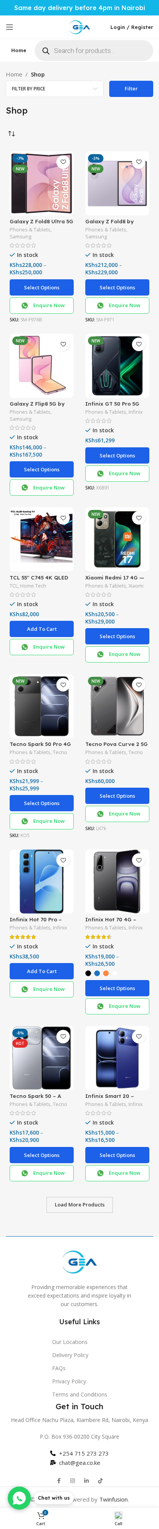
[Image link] (79, 1261)
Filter (131, 88)
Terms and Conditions (79, 1394)
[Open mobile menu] (9, 27)
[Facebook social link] (58, 1481)
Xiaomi (136, 586)
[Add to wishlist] (63, 162)
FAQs (59, 1368)
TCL (14, 586)
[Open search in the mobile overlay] (94, 50)
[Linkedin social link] (86, 1481)
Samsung (20, 236)
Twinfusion (113, 1499)
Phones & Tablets (30, 229)
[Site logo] (79, 26)
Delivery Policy (70, 1355)
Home (14, 74)
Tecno (60, 752)
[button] (42, 629)
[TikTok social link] (100, 1481)
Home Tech (33, 586)
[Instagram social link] (72, 1481)
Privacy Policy (69, 1381)
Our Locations (70, 1342)
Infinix (136, 412)
